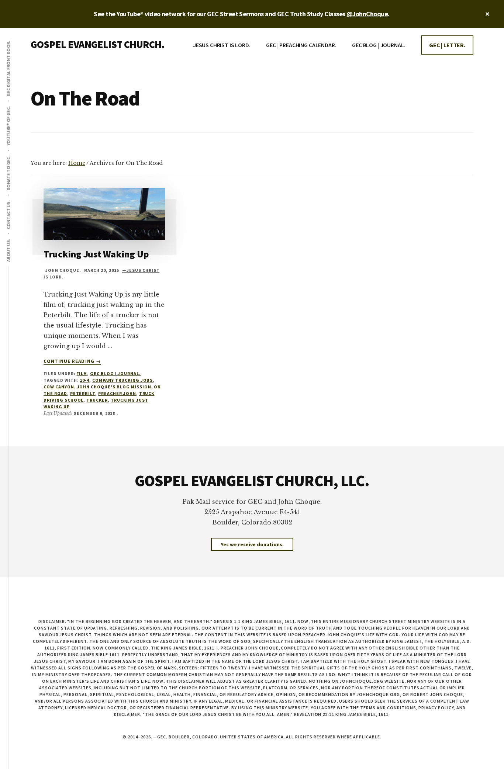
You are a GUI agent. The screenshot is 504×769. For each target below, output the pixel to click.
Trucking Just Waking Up (96, 254)
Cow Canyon (59, 386)
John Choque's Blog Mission (114, 386)
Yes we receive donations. (252, 544)
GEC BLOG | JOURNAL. (115, 373)
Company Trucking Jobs (122, 380)
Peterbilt (83, 393)
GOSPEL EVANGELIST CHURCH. (98, 44)
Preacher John (117, 393)
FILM (81, 373)
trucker (97, 400)
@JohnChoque (367, 14)
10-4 (84, 380)
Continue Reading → (72, 361)
